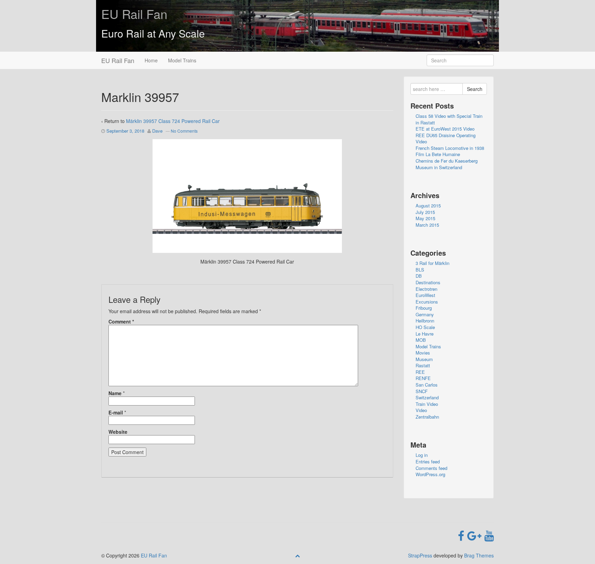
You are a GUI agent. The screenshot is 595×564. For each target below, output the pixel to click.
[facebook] (462, 535)
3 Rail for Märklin (432, 263)
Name (115, 393)
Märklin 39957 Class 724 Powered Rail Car (173, 120)
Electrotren (426, 289)
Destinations (428, 282)
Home (151, 60)
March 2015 (427, 225)
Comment (121, 321)
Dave (157, 130)
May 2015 (425, 218)
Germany (425, 314)
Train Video (427, 404)
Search (474, 88)
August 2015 (428, 205)
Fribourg (424, 308)
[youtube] (489, 535)
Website (117, 431)
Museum (424, 359)
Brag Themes (479, 555)
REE (420, 372)
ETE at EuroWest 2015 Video (445, 128)
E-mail (115, 412)
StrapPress (420, 555)
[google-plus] (475, 535)
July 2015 (425, 212)
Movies (423, 352)
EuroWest (425, 295)
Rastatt (423, 365)
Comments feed (431, 468)
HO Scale (425, 327)
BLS (420, 269)
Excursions (427, 301)
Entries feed (428, 461)
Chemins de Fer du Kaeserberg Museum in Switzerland (447, 164)
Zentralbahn (427, 416)
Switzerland (427, 397)
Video (421, 410)
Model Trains (182, 60)
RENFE (423, 378)
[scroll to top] (297, 555)
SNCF (422, 391)
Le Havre (425, 333)
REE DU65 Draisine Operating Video (446, 138)
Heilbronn (425, 320)
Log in (422, 455)
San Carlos (427, 384)
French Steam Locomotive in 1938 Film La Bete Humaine (450, 151)
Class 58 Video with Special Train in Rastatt (449, 119)
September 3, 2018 (125, 130)
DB (419, 276)
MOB (421, 340)
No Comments (184, 131)
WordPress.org (430, 474)
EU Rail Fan (134, 13)
